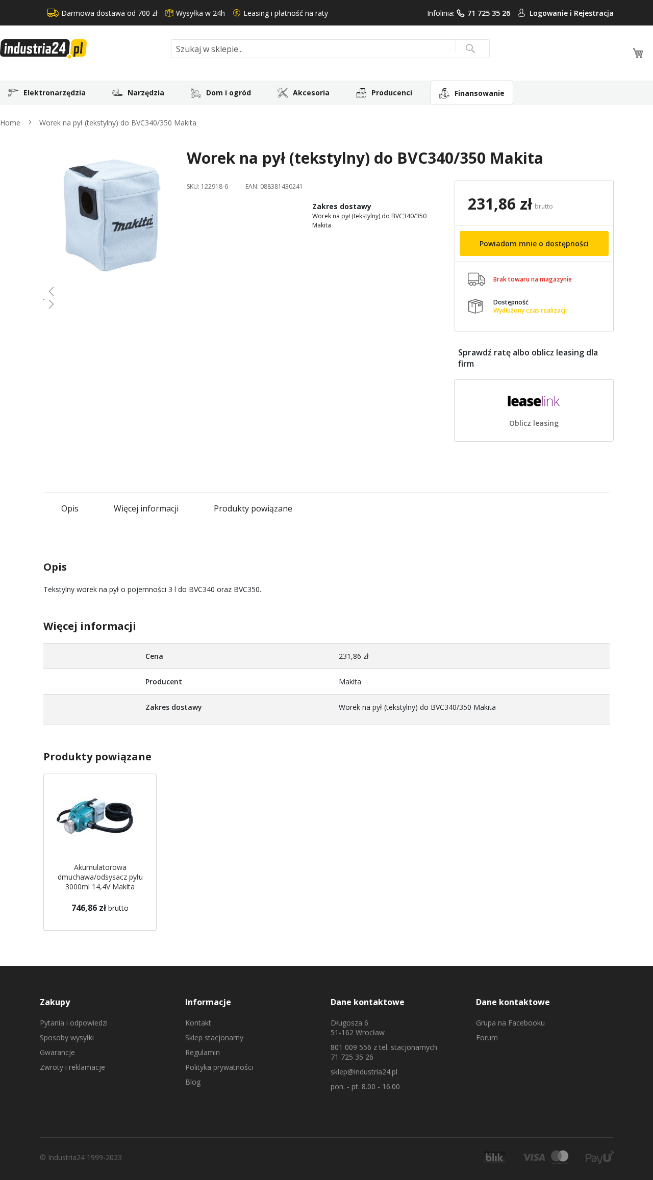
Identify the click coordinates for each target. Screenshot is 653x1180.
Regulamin (202, 1052)
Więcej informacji (146, 508)
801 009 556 (351, 1047)
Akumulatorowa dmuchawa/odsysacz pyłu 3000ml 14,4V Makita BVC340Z (100, 881)
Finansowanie (480, 93)
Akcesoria (311, 92)
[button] (111, 291)
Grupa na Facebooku (510, 1023)
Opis (70, 508)
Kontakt (198, 1023)
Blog (192, 1082)
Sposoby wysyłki (67, 1037)
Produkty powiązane (253, 508)
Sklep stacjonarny (214, 1037)
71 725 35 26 (488, 13)
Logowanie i (552, 13)
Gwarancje (57, 1052)
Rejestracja (594, 13)
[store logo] (81, 49)
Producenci (391, 92)
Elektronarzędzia (54, 92)
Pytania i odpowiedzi (74, 1023)
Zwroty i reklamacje (72, 1067)
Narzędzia (146, 92)
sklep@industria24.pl (364, 1071)
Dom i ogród (228, 92)
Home (10, 122)
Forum (487, 1037)
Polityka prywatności (219, 1067)
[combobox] (330, 48)
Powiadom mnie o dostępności (534, 243)
